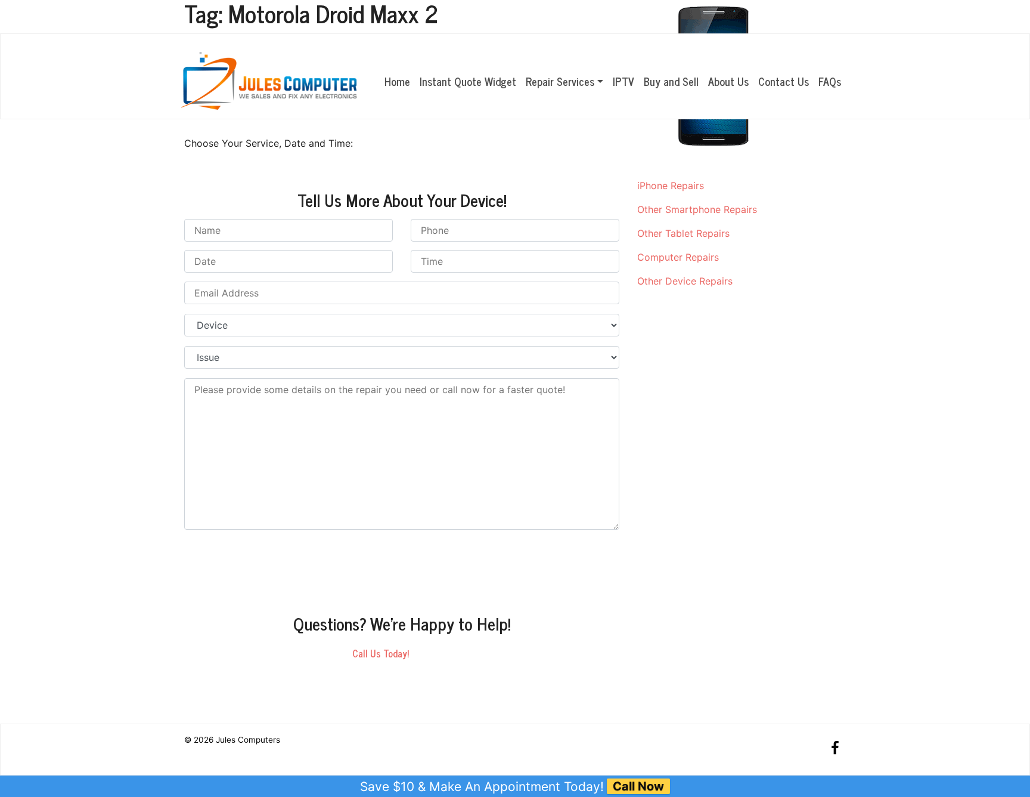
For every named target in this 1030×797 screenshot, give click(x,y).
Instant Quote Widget (468, 81)
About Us (728, 81)
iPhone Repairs (670, 185)
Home (397, 81)
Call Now (638, 786)
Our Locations (789, 17)
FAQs (829, 81)
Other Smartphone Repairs (697, 209)
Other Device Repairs (685, 281)
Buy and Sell (671, 81)
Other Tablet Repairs (683, 233)
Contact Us (783, 81)
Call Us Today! (380, 653)
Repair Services (560, 81)
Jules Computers (248, 740)
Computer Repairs (678, 257)
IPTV (623, 81)
